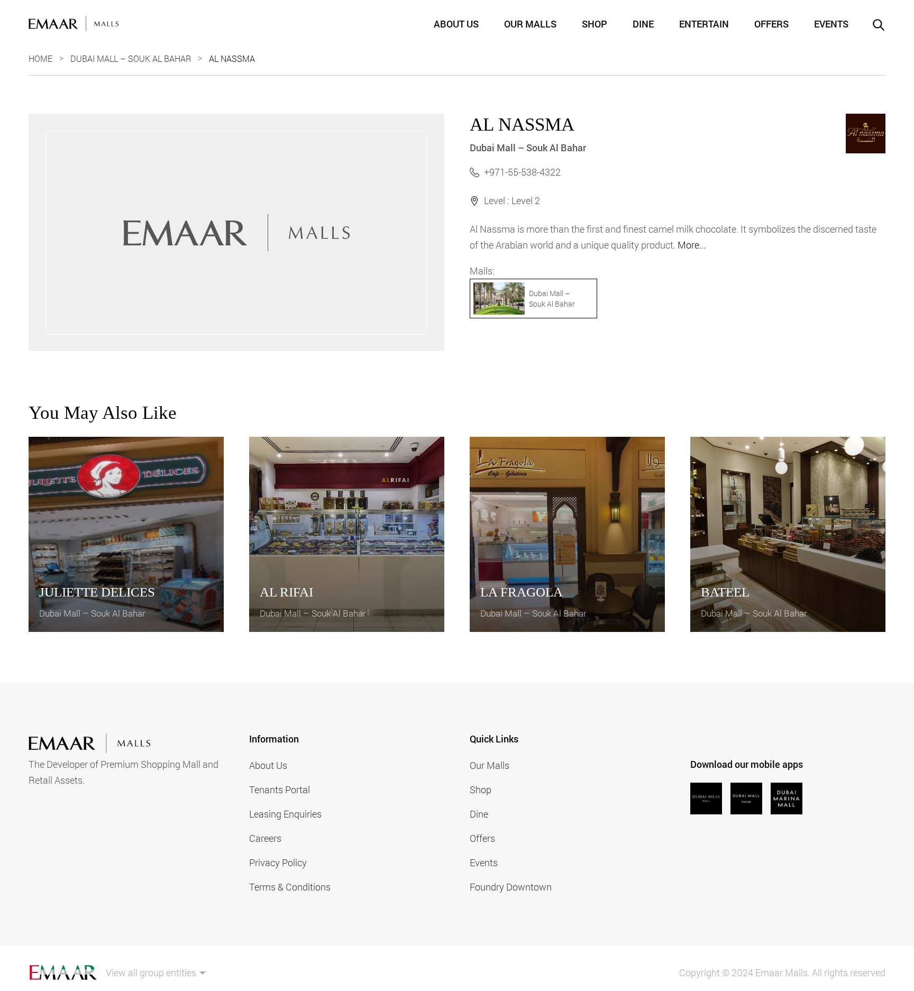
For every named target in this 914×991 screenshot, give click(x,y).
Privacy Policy (278, 862)
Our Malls (530, 23)
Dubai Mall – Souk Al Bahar (130, 58)
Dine (643, 23)
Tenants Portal (279, 789)
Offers (771, 23)
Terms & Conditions (290, 886)
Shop (594, 23)
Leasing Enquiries (285, 814)
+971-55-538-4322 (522, 172)
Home (40, 58)
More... (692, 244)
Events (831, 23)
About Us (456, 23)
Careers (265, 838)
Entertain (704, 23)
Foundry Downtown (511, 886)
